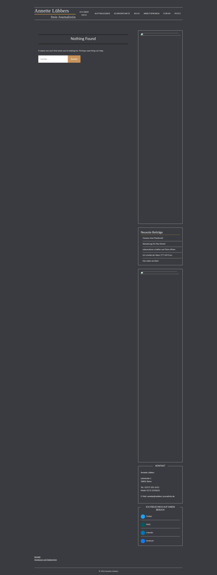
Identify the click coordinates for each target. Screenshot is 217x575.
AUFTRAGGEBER (102, 14)
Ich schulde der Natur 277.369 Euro (157, 255)
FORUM (167, 14)
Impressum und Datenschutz (45, 560)
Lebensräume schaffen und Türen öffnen (159, 250)
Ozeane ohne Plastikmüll (153, 238)
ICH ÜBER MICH (84, 13)
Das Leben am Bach (151, 261)
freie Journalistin (63, 17)
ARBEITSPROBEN (151, 14)
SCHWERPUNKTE (122, 14)
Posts (178, 14)
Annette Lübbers (55, 11)
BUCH (137, 14)
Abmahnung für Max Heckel (154, 244)
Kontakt (37, 557)
